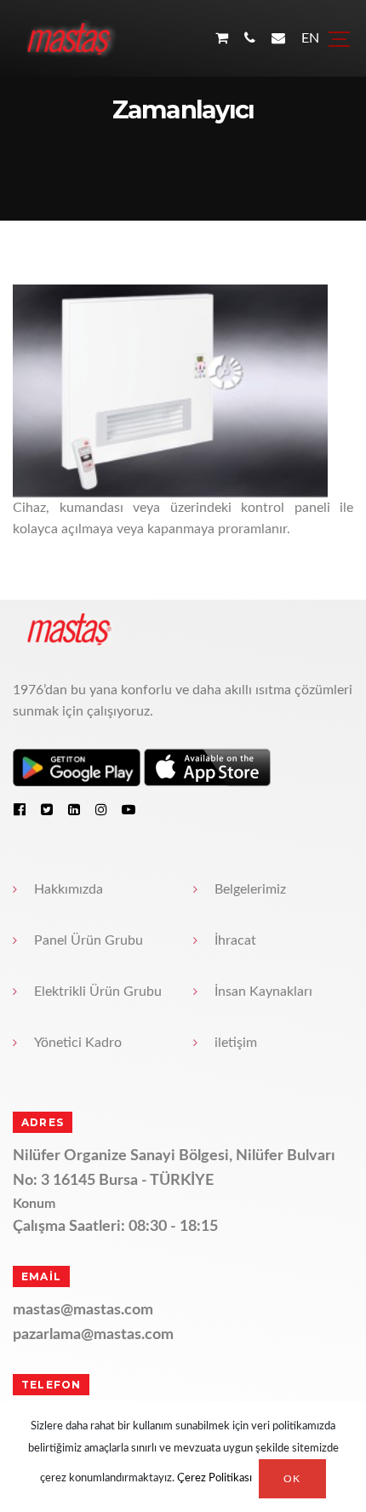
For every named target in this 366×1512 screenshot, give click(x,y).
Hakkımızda (68, 889)
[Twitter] (47, 809)
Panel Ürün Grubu (88, 940)
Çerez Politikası (214, 1479)
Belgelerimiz (250, 889)
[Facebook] (19, 809)
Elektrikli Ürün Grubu (98, 991)
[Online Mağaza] (221, 38)
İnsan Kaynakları (263, 991)
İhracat (235, 940)
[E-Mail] (278, 38)
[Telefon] (249, 38)
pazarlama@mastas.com (93, 1334)
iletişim (235, 1042)
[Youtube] (128, 809)
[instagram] (101, 809)
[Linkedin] (74, 809)
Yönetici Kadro (78, 1042)
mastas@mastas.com (83, 1310)
